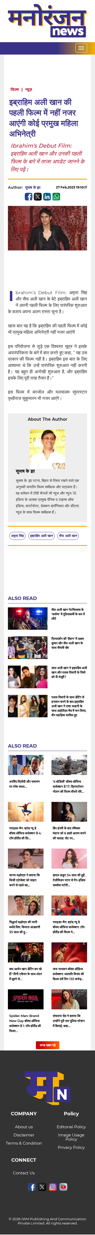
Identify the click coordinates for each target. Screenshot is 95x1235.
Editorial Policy (71, 1126)
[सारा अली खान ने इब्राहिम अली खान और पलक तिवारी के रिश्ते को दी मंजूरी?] (28, 677)
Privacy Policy (71, 1147)
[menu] (81, 47)
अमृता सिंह (17, 536)
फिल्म (15, 89)
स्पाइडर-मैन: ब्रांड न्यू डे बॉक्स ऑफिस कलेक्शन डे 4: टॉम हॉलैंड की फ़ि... (25, 833)
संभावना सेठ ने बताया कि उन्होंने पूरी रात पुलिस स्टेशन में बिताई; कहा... (69, 1021)
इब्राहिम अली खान (41, 536)
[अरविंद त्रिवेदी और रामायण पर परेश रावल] (26, 765)
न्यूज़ (28, 89)
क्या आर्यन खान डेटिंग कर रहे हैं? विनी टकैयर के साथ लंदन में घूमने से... (25, 974)
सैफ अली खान (68, 536)
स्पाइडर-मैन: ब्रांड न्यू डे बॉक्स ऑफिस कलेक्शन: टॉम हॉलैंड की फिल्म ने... (68, 927)
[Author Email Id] (39, 471)
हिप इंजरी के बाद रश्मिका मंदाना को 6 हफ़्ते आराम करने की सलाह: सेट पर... (69, 833)
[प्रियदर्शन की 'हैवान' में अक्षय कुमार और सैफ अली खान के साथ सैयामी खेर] (28, 647)
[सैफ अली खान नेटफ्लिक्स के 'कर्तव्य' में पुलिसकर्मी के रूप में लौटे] (28, 618)
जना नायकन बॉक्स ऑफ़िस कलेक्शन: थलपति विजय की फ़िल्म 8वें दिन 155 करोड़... (68, 974)
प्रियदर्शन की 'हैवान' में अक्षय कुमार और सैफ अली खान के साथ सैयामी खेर (67, 643)
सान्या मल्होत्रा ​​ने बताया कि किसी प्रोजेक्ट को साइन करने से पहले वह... (24, 880)
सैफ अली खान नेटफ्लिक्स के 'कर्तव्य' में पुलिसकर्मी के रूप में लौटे (68, 614)
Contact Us (24, 1172)
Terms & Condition (24, 1143)
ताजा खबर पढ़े (47, 1045)
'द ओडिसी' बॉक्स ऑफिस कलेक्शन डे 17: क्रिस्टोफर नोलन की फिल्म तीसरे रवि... (68, 786)
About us (24, 1126)
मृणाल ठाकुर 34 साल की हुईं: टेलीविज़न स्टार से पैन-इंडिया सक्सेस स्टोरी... (69, 880)
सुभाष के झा (32, 187)
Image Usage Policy (71, 1137)
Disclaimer (23, 1134)
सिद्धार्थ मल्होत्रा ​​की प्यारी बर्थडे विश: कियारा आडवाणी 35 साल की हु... (24, 927)
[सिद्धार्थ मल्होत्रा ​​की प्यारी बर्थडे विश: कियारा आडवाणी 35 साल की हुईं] (26, 905)
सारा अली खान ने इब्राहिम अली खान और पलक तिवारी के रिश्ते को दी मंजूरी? (69, 672)
